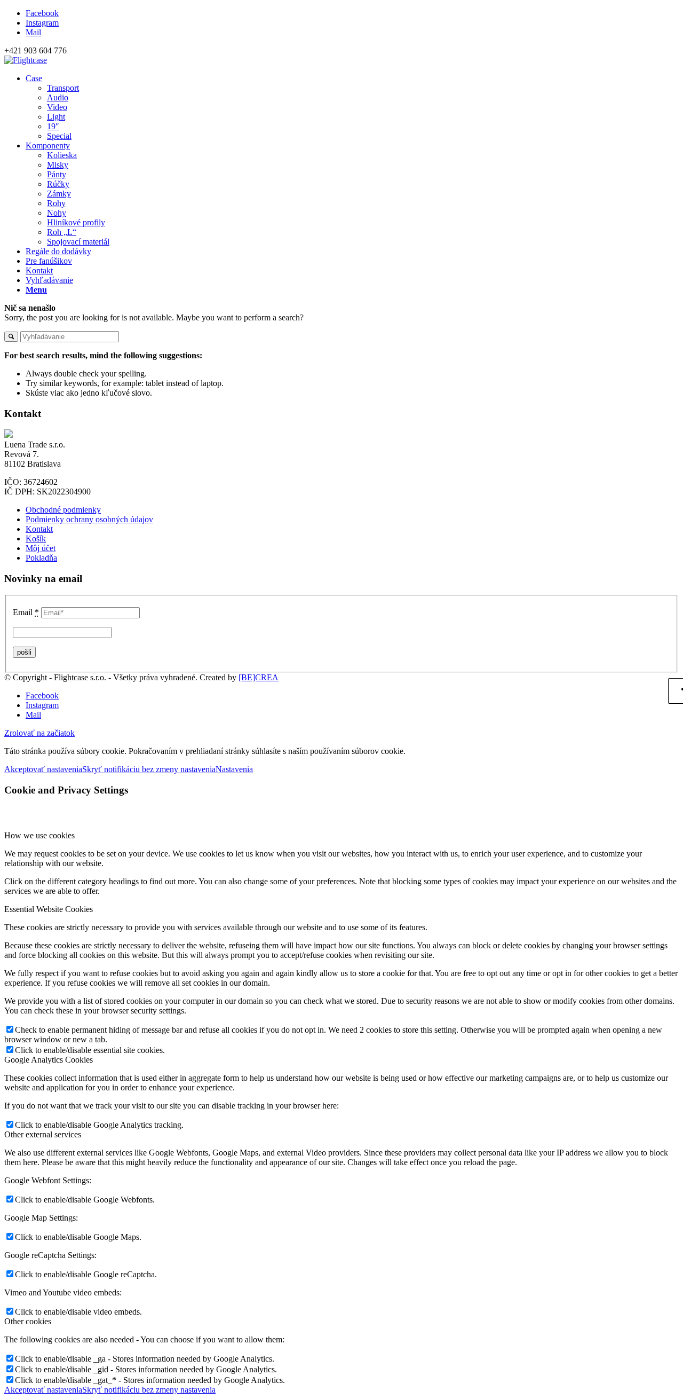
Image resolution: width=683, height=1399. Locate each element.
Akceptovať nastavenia (43, 769)
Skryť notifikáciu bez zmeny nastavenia (149, 769)
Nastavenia (234, 769)
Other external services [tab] (42, 1134)
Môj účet (40, 548)
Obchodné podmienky (63, 509)
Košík (36, 538)
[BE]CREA (259, 677)
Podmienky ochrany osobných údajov (89, 519)
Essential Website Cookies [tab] (48, 909)
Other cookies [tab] (27, 1321)
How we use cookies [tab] (39, 835)
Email (26, 612)
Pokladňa (41, 557)
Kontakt (39, 528)
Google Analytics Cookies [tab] (48, 1059)
